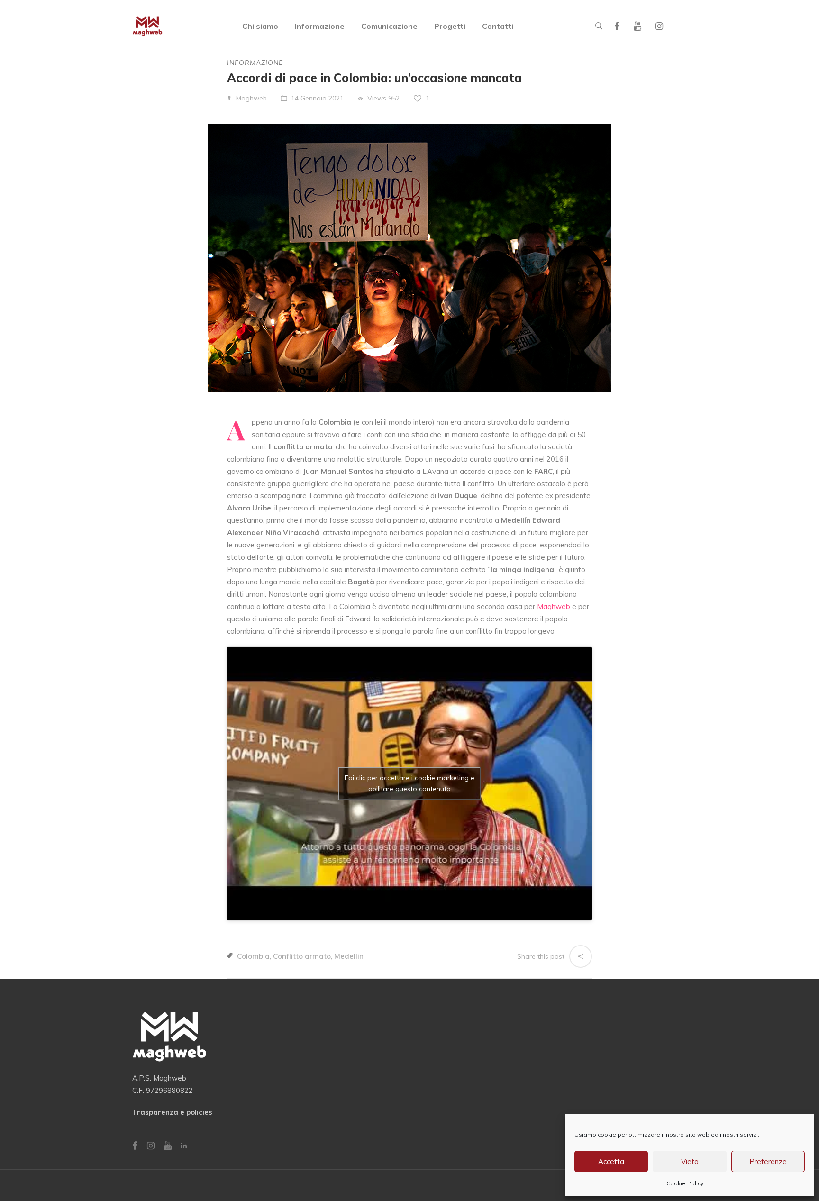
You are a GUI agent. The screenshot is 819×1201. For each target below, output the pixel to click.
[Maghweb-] (147, 26)
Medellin (349, 956)
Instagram (659, 26)
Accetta (611, 1161)
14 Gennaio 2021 (317, 98)
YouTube (637, 26)
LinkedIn (184, 1145)
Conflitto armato (302, 956)
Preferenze (768, 1161)
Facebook (616, 26)
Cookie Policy (684, 1183)
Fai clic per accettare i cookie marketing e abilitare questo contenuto (409, 783)
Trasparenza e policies (172, 1112)
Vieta (690, 1161)
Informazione (255, 62)
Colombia (253, 956)
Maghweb (251, 98)
